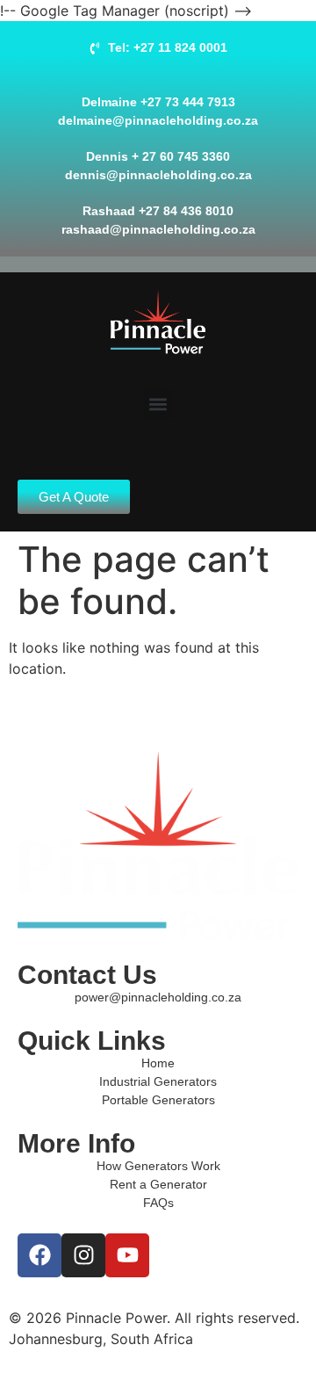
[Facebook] (39, 1255)
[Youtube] (127, 1255)
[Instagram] (83, 1255)
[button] (158, 403)
